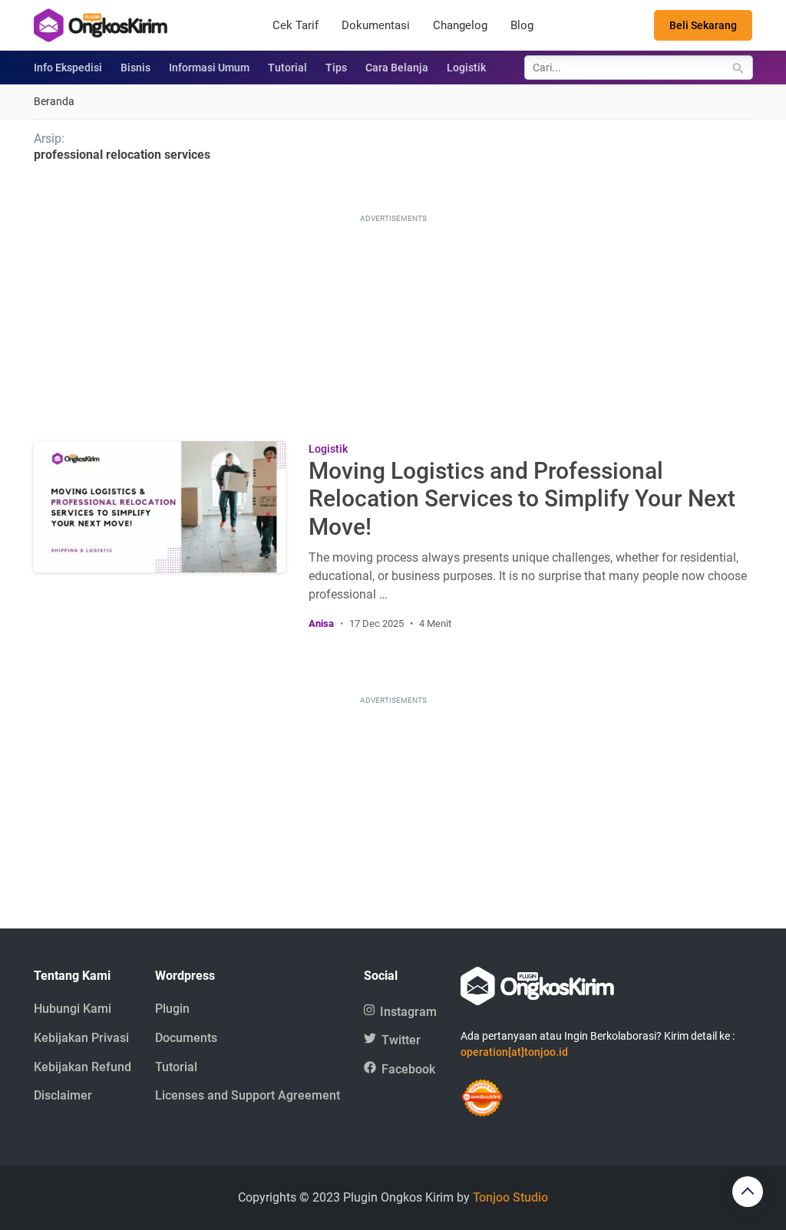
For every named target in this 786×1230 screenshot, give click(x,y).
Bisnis (135, 67)
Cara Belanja (396, 67)
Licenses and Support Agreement (247, 1095)
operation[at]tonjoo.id (514, 1052)
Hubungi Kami (72, 1008)
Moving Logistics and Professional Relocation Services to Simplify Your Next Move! (522, 498)
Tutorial (287, 67)
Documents (186, 1037)
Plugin (172, 1008)
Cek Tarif (295, 25)
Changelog (460, 25)
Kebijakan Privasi (81, 1037)
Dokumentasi (376, 25)
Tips (336, 67)
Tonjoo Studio (510, 1197)
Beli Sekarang (703, 25)
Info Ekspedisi (68, 67)
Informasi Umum (209, 67)
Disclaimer (63, 1095)
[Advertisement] (393, 322)
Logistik (466, 67)
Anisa (321, 623)
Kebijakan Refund (82, 1067)
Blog (521, 25)
